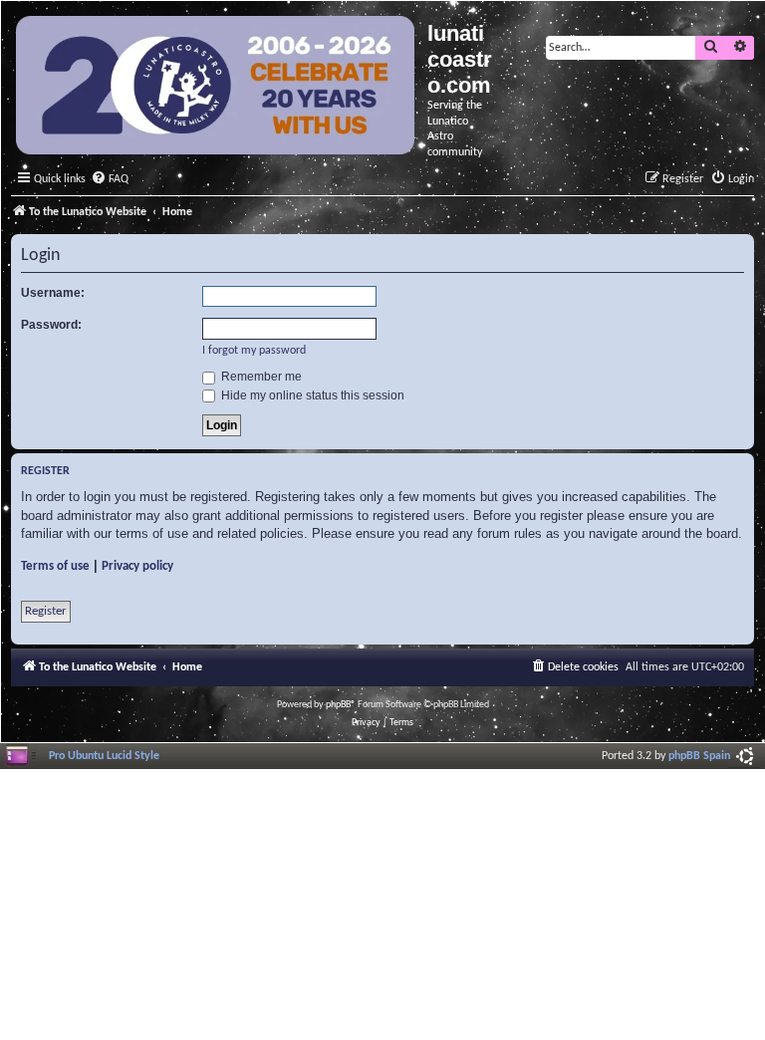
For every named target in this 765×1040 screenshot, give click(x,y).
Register (46, 611)
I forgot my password (254, 351)
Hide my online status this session (311, 395)
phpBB (338, 704)
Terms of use (55, 566)
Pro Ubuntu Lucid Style (104, 756)
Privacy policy (137, 566)
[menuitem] (109, 179)
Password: (51, 325)
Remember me (260, 377)
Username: (53, 293)
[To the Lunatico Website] (216, 87)
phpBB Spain (699, 756)
